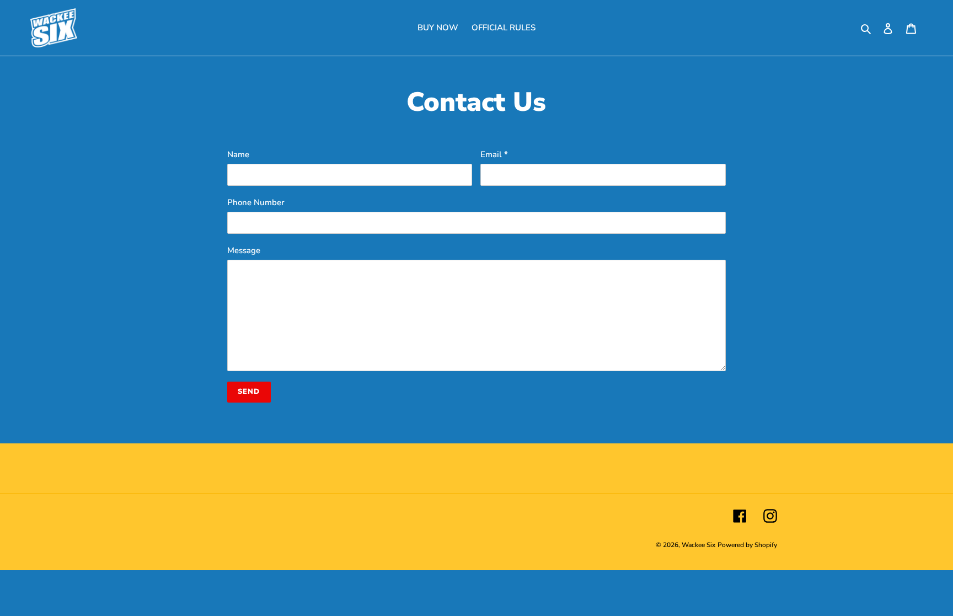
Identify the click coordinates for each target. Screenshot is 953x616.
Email (494, 154)
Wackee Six (698, 544)
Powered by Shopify (747, 544)
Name (238, 154)
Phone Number (256, 202)
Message (243, 250)
